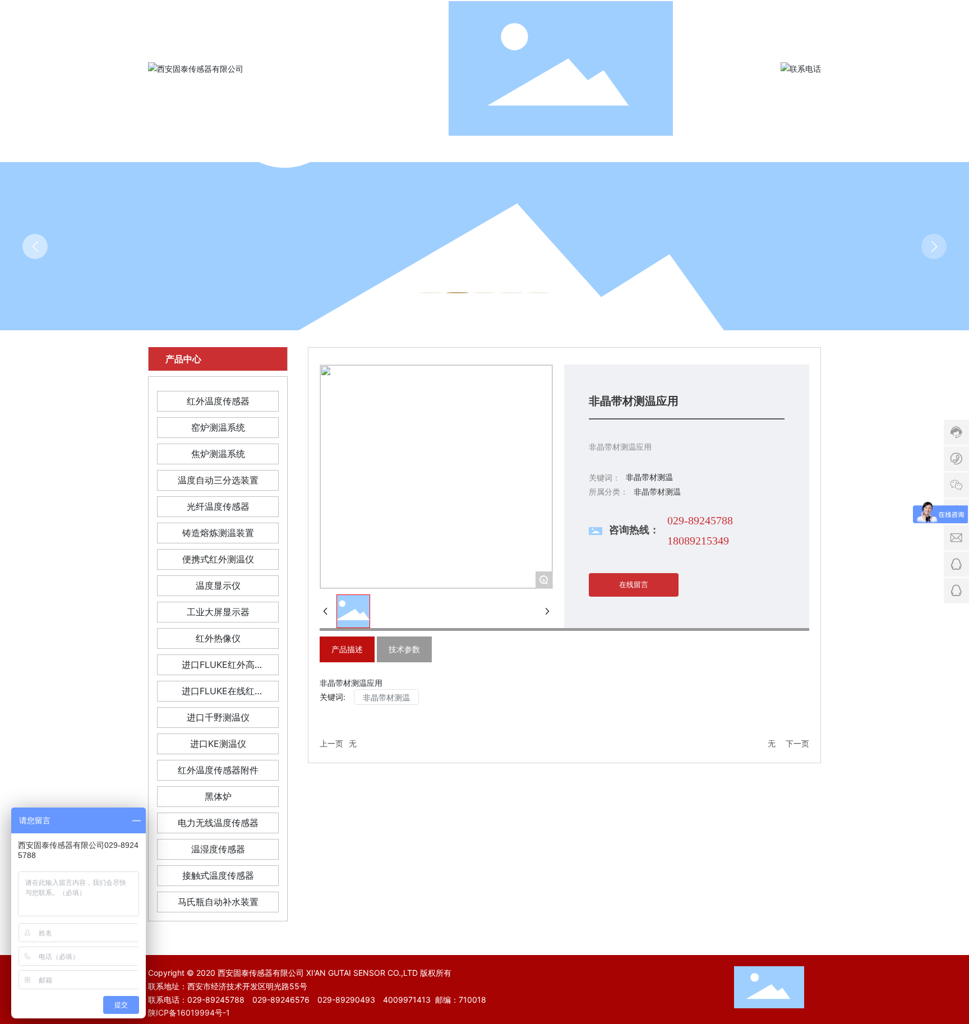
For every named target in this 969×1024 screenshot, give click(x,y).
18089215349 (698, 540)
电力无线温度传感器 (218, 822)
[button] (430, 292)
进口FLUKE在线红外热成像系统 (218, 693)
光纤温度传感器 (218, 506)
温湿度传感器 (218, 849)
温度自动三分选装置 (218, 480)
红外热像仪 (218, 638)
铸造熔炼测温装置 (218, 532)
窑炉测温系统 (218, 427)
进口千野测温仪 (218, 717)
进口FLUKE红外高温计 (218, 667)
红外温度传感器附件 (218, 770)
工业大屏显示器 (218, 611)
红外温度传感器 (218, 401)
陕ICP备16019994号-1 (189, 1012)
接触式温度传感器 (218, 875)
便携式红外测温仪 (218, 559)
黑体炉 (218, 796)
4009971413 (407, 999)
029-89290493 (346, 999)
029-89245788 (700, 520)
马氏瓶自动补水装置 (218, 901)
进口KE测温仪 (218, 743)
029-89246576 (281, 999)
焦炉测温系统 (218, 453)
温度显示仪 (218, 585)
